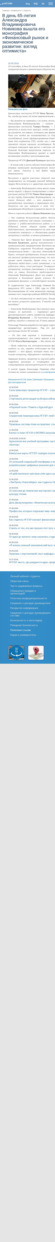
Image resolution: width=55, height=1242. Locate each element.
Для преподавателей (17, 382)
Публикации (38, 380)
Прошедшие (48, 380)
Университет (16, 11)
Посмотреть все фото (17, 109)
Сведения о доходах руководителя (30, 603)
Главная (5, 11)
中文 (36, 3)
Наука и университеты (23, 634)
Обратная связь (19, 581)
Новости (27, 11)
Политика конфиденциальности (28, 598)
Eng (28, 3)
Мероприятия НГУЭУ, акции (20, 380)
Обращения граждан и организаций (23, 592)
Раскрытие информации (24, 608)
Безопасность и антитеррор (26, 620)
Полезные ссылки (20, 630)
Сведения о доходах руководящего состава (30, 614)
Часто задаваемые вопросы (26, 585)
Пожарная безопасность (24, 625)
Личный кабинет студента (25, 576)
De (43, 3)
